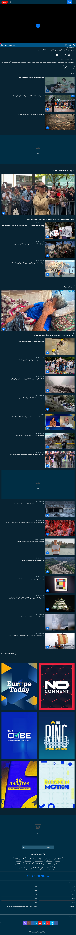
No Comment (70, 217)
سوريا (18, 863)
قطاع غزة (27, 863)
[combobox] (38, 847)
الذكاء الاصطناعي (35, 868)
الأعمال (73, 891)
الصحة (35, 894)
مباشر (4, 2)
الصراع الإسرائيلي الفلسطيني (36, 859)
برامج (35, 902)
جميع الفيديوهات (9, 653)
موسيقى (47, 868)
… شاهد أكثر (68, 67)
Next (73, 894)
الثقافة (35, 898)
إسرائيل (49, 863)
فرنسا (55, 868)
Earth (35, 891)
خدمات (73, 912)
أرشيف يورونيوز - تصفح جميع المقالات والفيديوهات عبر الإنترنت (22, 906)
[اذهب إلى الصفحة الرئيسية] (69, 2)
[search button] (24, 847)
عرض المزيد (72, 917)
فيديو (73, 902)
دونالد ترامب (39, 863)
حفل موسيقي (22, 868)
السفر (73, 898)
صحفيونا (72, 906)
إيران (57, 863)
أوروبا (73, 887)
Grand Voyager (39, 539)
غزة (74, 333)
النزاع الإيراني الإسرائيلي (55, 859)
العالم (42, 414)
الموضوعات (72, 883)
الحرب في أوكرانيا (19, 859)
